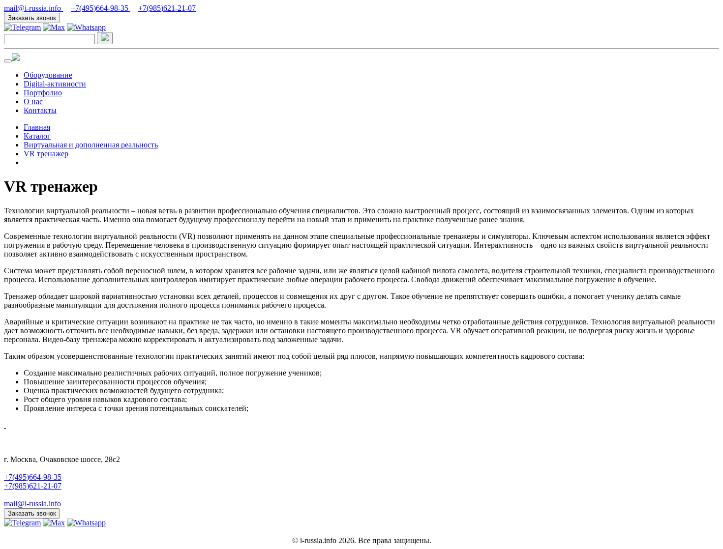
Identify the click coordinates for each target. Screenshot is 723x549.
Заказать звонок (32, 18)
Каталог (37, 136)
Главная (37, 127)
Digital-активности (55, 84)
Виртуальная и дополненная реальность (91, 145)
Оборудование (48, 75)
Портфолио (43, 92)
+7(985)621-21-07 (167, 8)
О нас (33, 101)
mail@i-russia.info (33, 8)
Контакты (40, 110)
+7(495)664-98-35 (100, 8)
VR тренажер (46, 153)
